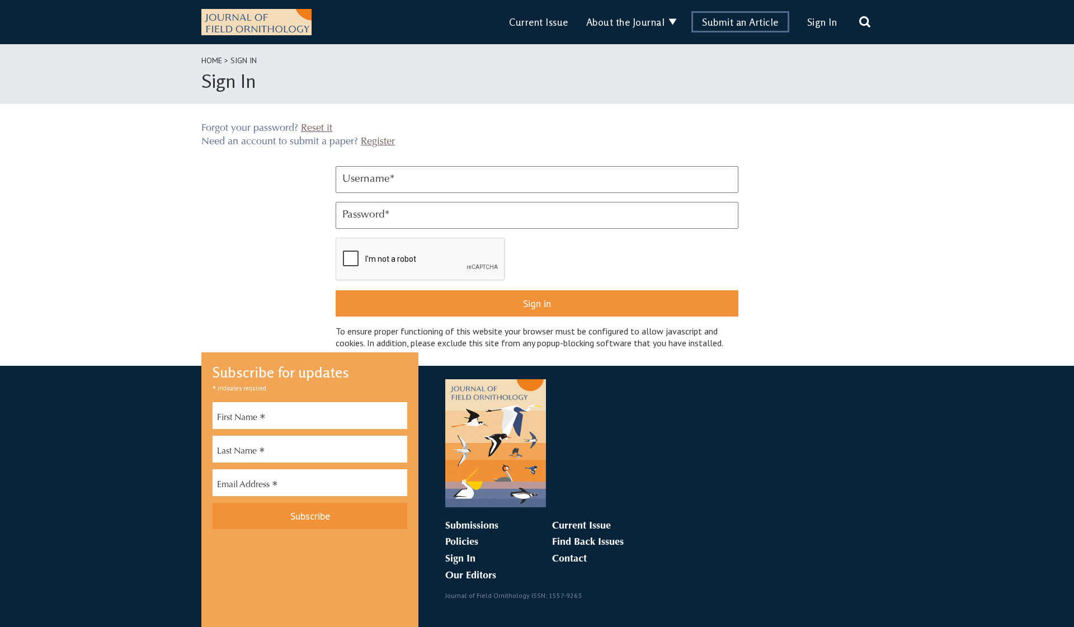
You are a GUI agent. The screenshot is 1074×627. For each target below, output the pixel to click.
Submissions (471, 526)
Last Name (241, 452)
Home (211, 60)
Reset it (316, 129)
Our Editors (470, 576)
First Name (241, 419)
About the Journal (625, 22)
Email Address (247, 486)
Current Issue (538, 22)
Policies (461, 543)
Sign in (537, 303)
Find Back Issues (588, 543)
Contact (569, 559)
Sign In (822, 22)
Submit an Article (740, 22)
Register (378, 142)
